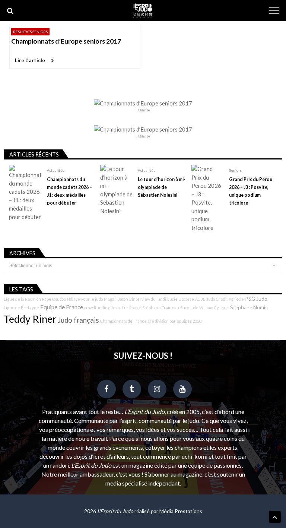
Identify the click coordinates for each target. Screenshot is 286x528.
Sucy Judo (189, 307)
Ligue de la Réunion (22, 299)
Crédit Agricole (230, 299)
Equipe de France (61, 307)
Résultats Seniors (30, 31)
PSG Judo (256, 298)
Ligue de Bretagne (21, 307)
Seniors (235, 170)
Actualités (55, 170)
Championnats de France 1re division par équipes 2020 (150, 321)
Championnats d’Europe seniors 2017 (66, 41)
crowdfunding (97, 307)
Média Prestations (180, 511)
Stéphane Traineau (160, 307)
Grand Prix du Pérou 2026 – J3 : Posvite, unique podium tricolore (250, 191)
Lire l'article (30, 60)
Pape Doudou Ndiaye (61, 299)
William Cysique (214, 307)
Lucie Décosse (180, 299)
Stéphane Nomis (249, 307)
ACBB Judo (205, 299)
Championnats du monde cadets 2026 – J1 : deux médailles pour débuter (69, 191)
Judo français (78, 320)
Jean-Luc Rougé (126, 307)
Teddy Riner (30, 319)
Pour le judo (92, 299)
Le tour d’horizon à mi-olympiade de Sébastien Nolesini (161, 187)
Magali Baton (116, 299)
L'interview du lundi (147, 299)
